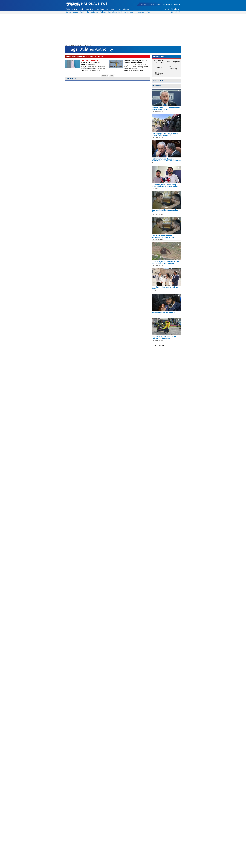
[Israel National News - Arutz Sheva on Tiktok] (179, 9)
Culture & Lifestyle (92, 12)
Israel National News (71, 45)
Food (82, 12)
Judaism (75, 12)
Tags (79, 45)
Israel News (89, 9)
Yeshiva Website (129, 12)
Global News (99, 9)
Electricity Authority (173, 68)
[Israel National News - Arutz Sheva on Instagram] (172, 9)
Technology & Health (115, 12)
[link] (166, 109)
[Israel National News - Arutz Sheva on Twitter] (165, 9)
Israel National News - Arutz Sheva (81, 5)
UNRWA (159, 68)
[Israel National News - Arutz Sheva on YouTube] (175, 9)
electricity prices (173, 62)
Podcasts (103, 12)
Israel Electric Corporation (158, 61)
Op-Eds (68, 12)
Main (68, 9)
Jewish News (110, 9)
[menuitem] (68, 9)
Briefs (81, 9)
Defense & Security (123, 9)
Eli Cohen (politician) (158, 74)
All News (74, 9)
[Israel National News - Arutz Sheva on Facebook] (168, 9)
